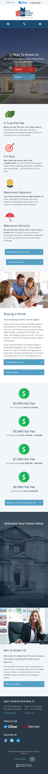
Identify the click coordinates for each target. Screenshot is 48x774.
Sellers (23, 69)
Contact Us (29, 713)
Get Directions (10, 713)
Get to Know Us (15, 650)
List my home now (24, 262)
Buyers (23, 76)
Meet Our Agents (23, 684)
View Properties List (23, 362)
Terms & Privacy (20, 759)
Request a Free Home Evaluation (24, 502)
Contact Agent (23, 372)
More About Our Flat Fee (24, 251)
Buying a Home (15, 314)
